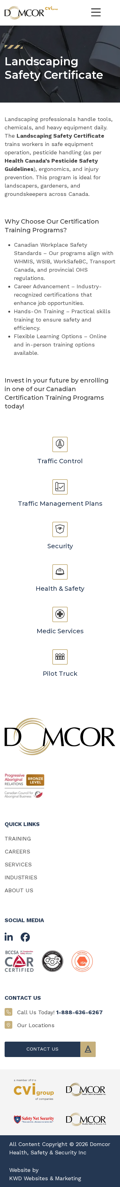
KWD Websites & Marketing (45, 1178)
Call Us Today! (60, 1012)
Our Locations (35, 1025)
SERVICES (18, 864)
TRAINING (18, 838)
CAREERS (17, 851)
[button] (96, 13)
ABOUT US (19, 890)
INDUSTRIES (21, 877)
